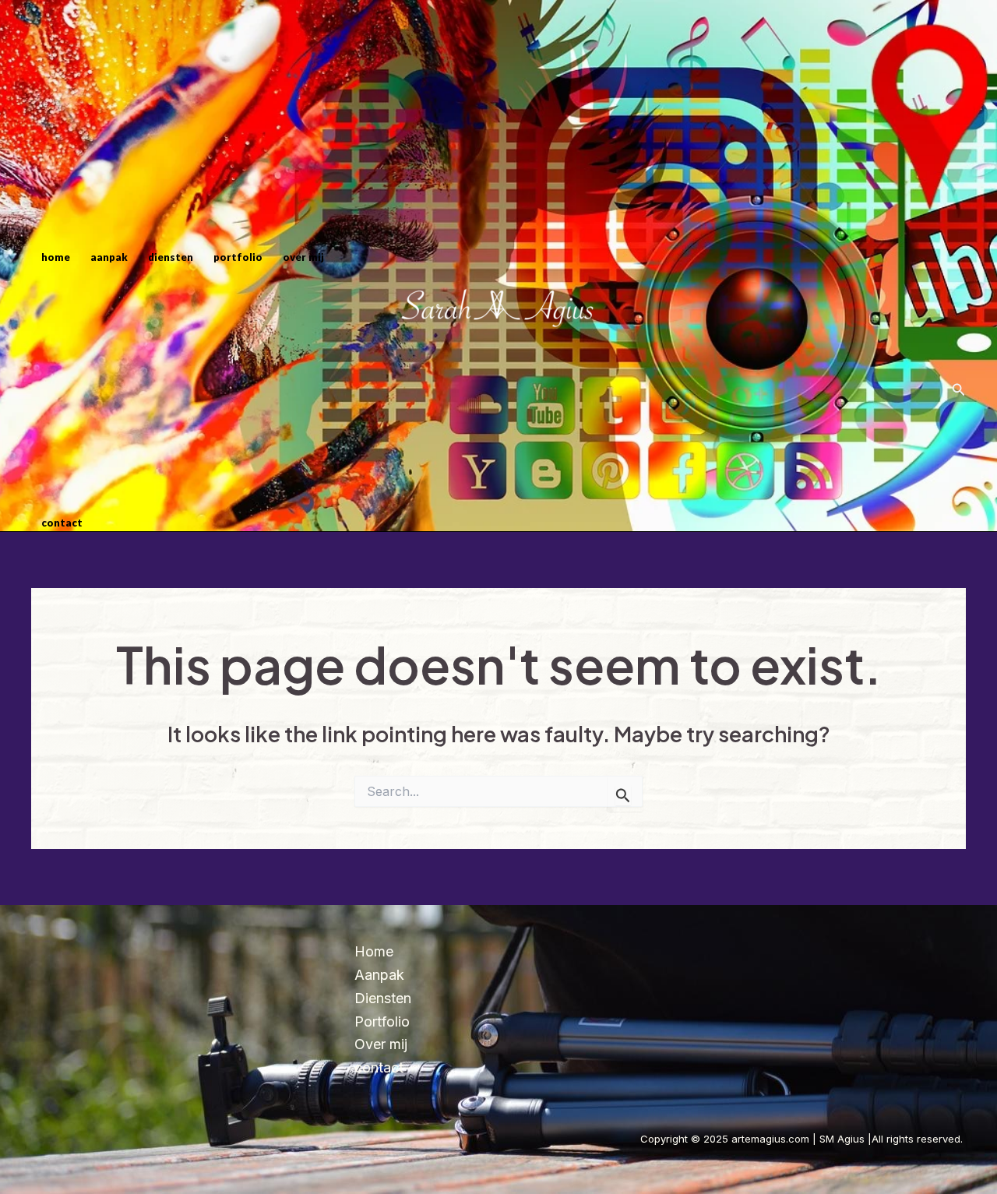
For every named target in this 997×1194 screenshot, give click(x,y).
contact (62, 522)
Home (55, 257)
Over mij (303, 257)
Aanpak (109, 257)
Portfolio (237, 257)
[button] (959, 390)
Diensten (170, 257)
